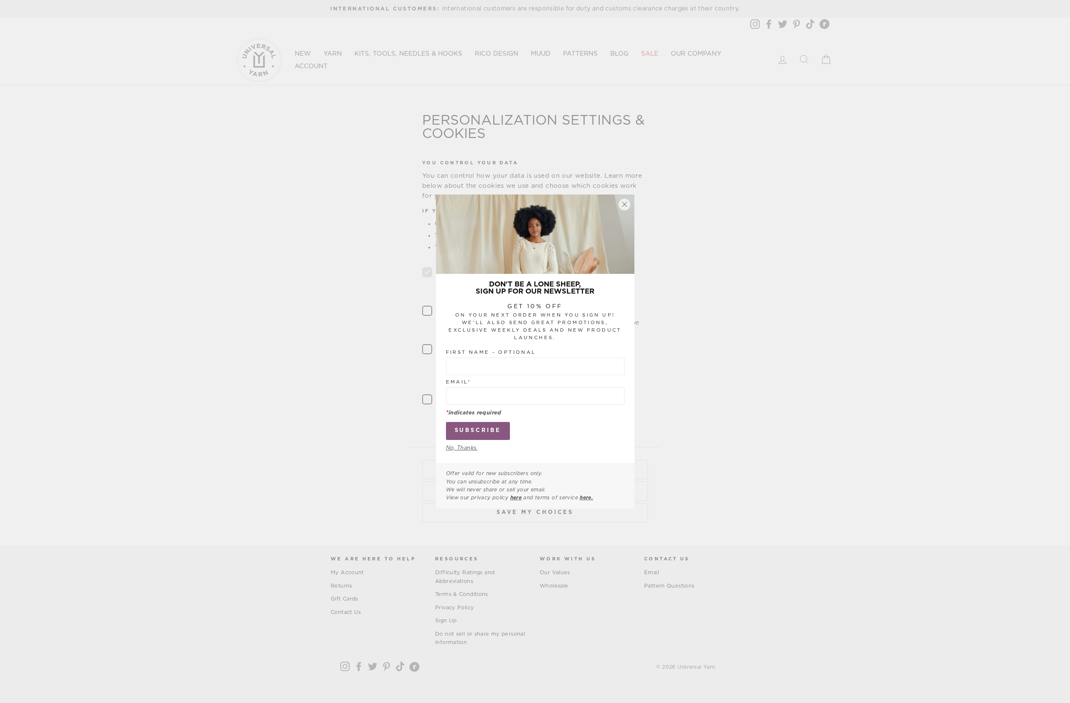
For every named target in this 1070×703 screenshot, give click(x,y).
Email (458, 382)
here (516, 497)
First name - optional (491, 352)
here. (586, 497)
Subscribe (478, 430)
